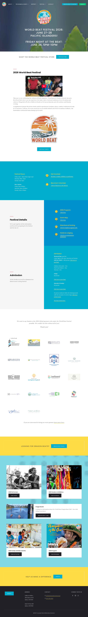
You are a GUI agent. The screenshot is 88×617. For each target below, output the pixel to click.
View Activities (15, 554)
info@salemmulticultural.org (53, 595)
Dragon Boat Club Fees (69, 4)
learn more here (59, 422)
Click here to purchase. (60, 279)
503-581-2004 (49, 598)
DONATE (82, 4)
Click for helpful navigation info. (68, 227)
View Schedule (55, 495)
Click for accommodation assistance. (67, 236)
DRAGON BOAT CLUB (43, 515)
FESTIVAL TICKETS (44, 149)
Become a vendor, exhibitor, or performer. (62, 176)
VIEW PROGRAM (55, 554)
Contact (51, 4)
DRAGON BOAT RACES (58, 446)
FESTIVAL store (63, 57)
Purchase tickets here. (59, 300)
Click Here (63, 212)
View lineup (14, 495)
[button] (11, 4)
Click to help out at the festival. (59, 185)
